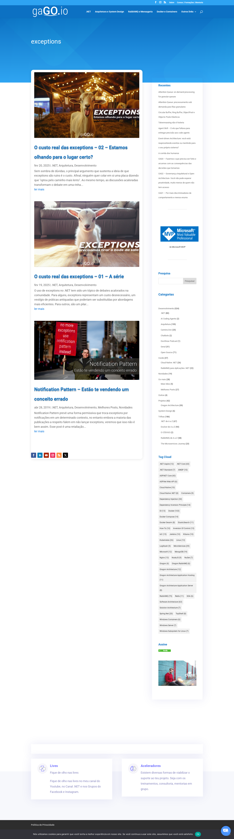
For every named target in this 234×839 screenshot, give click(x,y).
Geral (163, 346)
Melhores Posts (108, 407)
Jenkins (175, 534)
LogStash (165, 546)
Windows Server (168, 625)
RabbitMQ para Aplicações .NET (175, 368)
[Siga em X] (65, 455)
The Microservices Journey (173, 443)
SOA (190, 596)
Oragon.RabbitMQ (181, 563)
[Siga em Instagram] (52, 455)
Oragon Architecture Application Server (176, 588)
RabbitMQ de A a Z (169, 438)
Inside (161, 358)
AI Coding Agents (168, 318)
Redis (179, 596)
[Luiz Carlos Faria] (164, 651)
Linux (180, 540)
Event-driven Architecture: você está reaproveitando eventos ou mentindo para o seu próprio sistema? (176, 143)
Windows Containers (170, 619)
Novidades (125, 407)
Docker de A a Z (168, 427)
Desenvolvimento (85, 165)
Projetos (162, 401)
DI (162, 511)
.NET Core (183, 464)
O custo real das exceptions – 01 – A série (79, 276)
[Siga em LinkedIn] (40, 455)
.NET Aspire (167, 464)
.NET (88, 11)
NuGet (188, 558)
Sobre (171, 3)
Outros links (187, 11)
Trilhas (161, 416)
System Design (165, 411)
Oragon (164, 563)
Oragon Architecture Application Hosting (177, 577)
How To (165, 528)
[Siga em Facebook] (33, 455)
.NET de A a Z (167, 421)
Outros (161, 395)
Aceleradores (151, 766)
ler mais (39, 189)
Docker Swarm (167, 522)
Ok (198, 834)
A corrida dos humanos (168, 153)
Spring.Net (166, 614)
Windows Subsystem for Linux (174, 631)
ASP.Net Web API (168, 481)
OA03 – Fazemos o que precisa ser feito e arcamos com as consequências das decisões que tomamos (177, 163)
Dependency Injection (171, 499)
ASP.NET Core (168, 476)
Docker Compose (169, 517)
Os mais (162, 379)
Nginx (164, 558)
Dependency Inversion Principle (175, 505)
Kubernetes (166, 540)
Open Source (166, 352)
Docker (173, 511)
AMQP (183, 470)
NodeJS (176, 558)
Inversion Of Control (183, 528)
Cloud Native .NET (169, 362)
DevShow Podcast (169, 341)
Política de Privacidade (42, 825)
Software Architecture (171, 602)
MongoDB (181, 552)
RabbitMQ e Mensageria (140, 11)
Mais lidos (165, 384)
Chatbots (165, 335)
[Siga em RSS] (59, 455)
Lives (54, 766)
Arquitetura (66, 165)
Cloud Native (167, 487)
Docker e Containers (167, 11)
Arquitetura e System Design (109, 11)
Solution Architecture (170, 608)
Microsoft (166, 552)
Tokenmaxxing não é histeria (171, 122)
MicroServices (181, 546)
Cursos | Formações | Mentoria (190, 3)
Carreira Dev (166, 330)
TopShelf (181, 614)
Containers (187, 493)
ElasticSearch (186, 522)
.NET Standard (167, 470)
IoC (163, 534)
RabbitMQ (166, 596)
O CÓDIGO (165, 432)
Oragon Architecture (170, 405)
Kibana (188, 534)
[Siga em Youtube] (46, 455)
